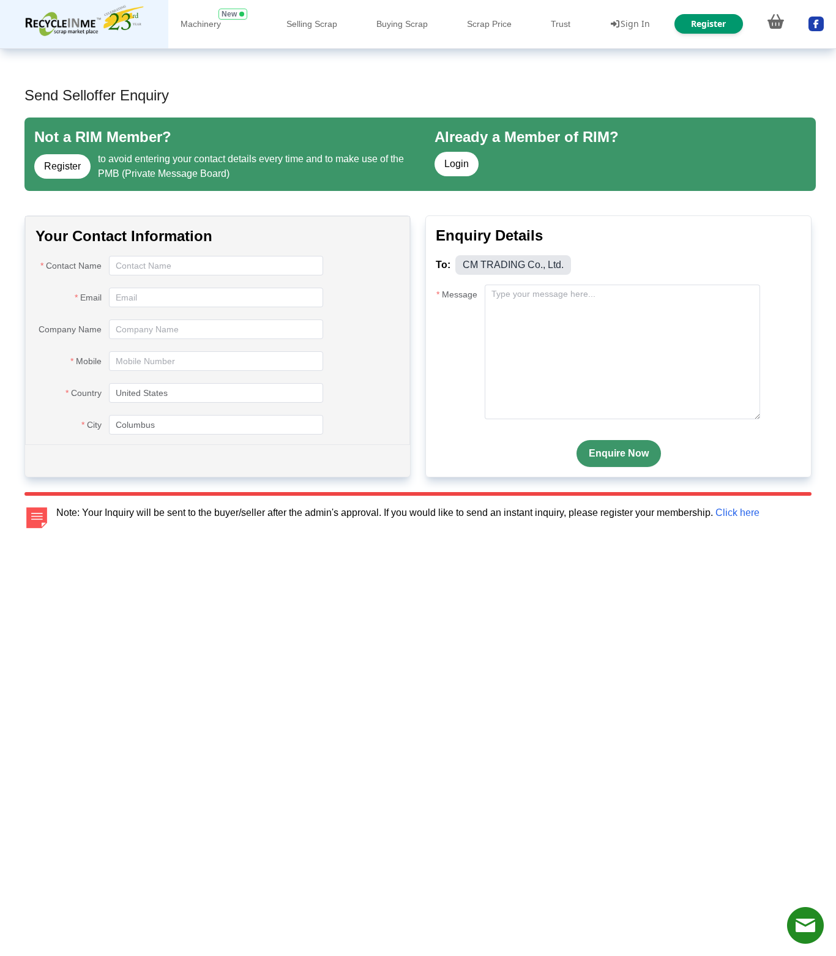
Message (459, 294)
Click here (737, 512)
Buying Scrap (402, 24)
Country (86, 393)
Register (62, 166)
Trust (560, 24)
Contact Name (74, 266)
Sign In (635, 23)
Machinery (201, 24)
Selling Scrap (311, 24)
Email (91, 297)
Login (456, 164)
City (94, 425)
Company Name (70, 329)
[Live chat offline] (805, 925)
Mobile (89, 361)
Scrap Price (489, 24)
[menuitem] (84, 24)
